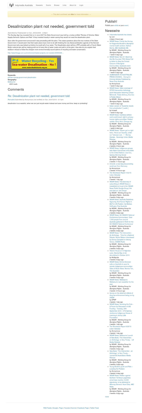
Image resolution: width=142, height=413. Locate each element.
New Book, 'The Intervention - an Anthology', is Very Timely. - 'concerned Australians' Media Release (121, 354)
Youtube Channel (70, 408)
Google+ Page (58, 408)
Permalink (11, 99)
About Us (73, 5)
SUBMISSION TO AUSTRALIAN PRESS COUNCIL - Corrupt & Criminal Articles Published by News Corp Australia (121, 78)
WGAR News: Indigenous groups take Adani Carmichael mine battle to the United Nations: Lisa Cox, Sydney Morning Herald (122, 151)
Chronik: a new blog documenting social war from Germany (121, 165)
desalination (32, 77)
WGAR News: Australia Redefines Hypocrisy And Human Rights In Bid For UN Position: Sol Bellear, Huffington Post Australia (121, 202)
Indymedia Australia (24, 5)
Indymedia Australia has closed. (121, 34)
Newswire (39, 5)
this (72, 14)
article (116, 25)
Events (48, 5)
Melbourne (11, 82)
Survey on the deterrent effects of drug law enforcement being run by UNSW (122, 295)
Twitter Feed (94, 408)
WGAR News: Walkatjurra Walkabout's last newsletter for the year (122, 282)
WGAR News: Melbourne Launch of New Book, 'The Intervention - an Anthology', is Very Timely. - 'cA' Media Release (122, 338)
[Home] (12, 5)
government (23, 77)
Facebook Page (83, 408)
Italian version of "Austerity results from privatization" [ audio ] (121, 107)
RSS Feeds (47, 408)
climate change (13, 77)
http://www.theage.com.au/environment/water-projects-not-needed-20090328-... (36, 53)
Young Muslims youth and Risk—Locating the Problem (121, 367)
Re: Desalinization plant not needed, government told (39, 96)
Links (64, 5)
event (126, 25)
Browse (56, 5)
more (107, 397)
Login (81, 5)
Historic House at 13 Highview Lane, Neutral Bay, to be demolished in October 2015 (120, 253)
